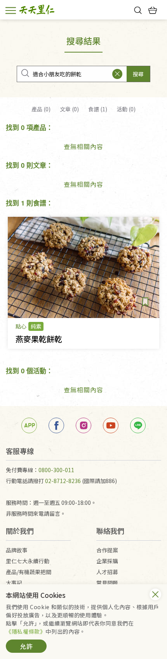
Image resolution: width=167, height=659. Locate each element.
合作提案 (107, 550)
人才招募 (107, 572)
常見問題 (107, 583)
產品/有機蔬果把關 (28, 572)
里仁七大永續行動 (27, 561)
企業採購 (107, 561)
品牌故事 (17, 550)
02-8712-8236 (63, 481)
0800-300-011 (56, 470)
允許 (26, 646)
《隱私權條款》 (25, 631)
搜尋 (138, 74)
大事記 (14, 583)
